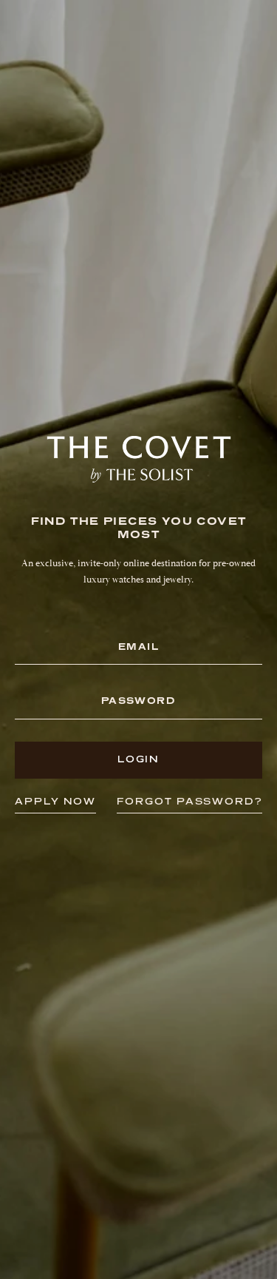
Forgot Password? (189, 801)
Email (138, 647)
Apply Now (55, 801)
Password (139, 701)
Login (138, 759)
